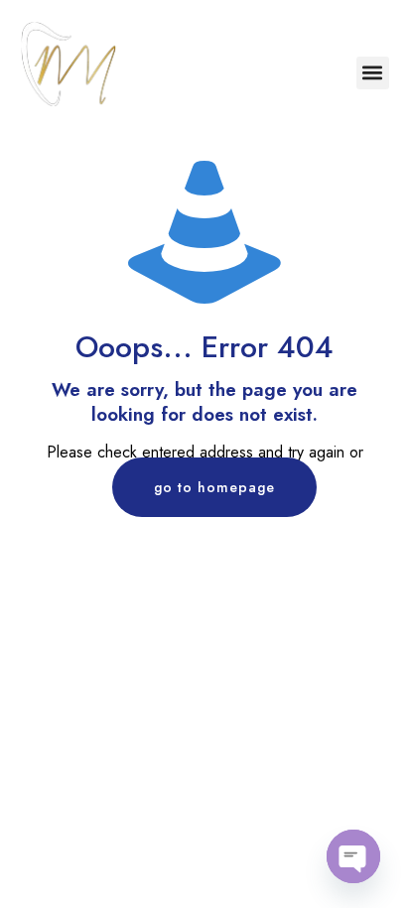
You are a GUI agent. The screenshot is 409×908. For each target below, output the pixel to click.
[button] (372, 73)
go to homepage (214, 487)
